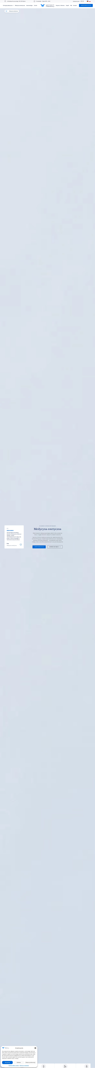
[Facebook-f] (81, 1)
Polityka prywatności (24, 1065)
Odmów (19, 1062)
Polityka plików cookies (14, 1065)
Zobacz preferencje (30, 1062)
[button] (35, 1048)
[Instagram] (83, 1)
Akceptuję (7, 1062)
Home (6, 11)
